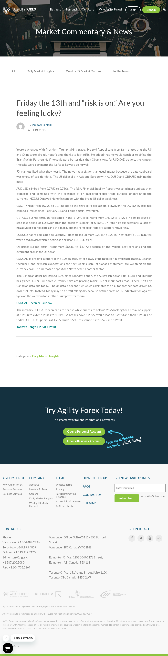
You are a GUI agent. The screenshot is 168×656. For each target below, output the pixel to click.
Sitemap (89, 503)
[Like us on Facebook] (131, 538)
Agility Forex (13, 478)
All (13, 71)
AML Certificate (65, 505)
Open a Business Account (84, 441)
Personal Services (12, 489)
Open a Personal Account (84, 431)
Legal (60, 478)
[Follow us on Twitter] (140, 538)
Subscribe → (127, 498)
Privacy (60, 489)
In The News (121, 71)
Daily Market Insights (40, 71)
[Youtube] (150, 538)
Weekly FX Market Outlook (83, 71)
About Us (34, 484)
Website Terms (64, 484)
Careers (33, 493)
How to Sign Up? (95, 478)
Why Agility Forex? (12, 484)
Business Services (12, 493)
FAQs (86, 486)
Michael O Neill (42, 125)
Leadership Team (38, 489)
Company (36, 478)
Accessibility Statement (69, 501)
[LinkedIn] (159, 538)
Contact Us (92, 495)
